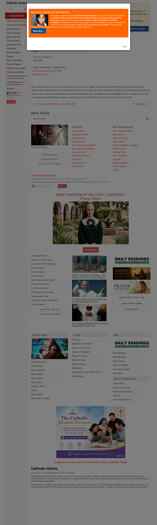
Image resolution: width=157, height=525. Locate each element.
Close (125, 46)
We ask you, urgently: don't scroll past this (50, 11)
